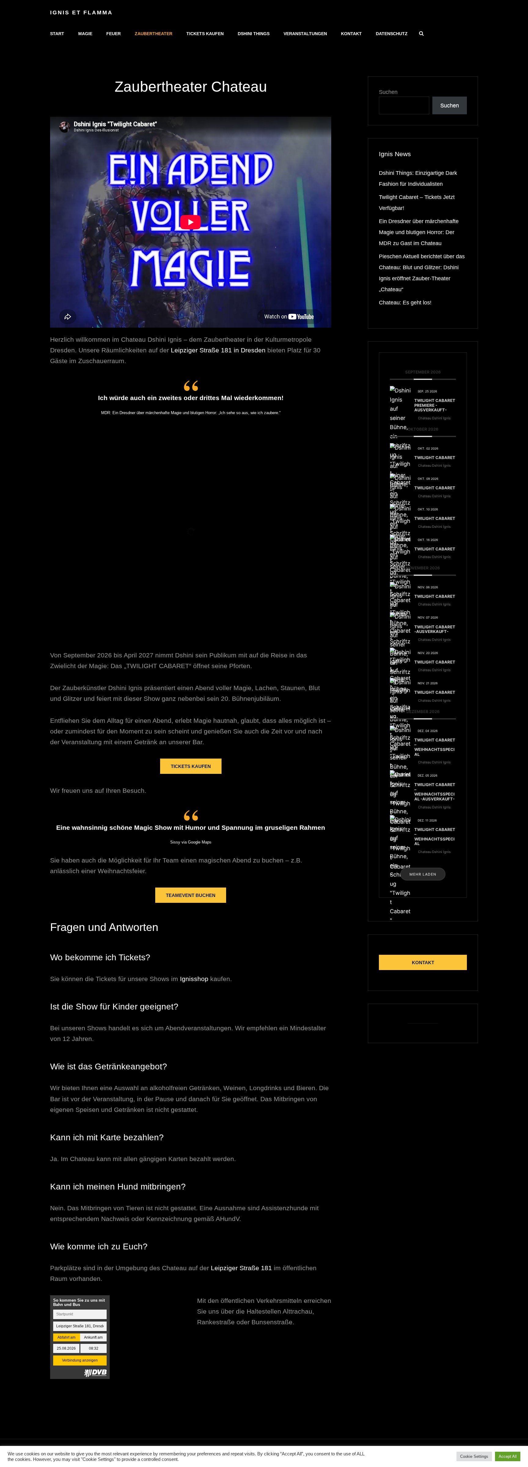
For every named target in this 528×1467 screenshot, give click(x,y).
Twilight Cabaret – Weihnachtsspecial (434, 747)
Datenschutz (392, 33)
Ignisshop (194, 978)
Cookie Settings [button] (474, 1456)
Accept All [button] (508, 1456)
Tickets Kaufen (191, 766)
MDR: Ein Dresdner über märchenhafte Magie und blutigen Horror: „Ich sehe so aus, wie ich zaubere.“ (190, 412)
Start (57, 33)
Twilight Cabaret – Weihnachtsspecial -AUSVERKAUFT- (434, 791)
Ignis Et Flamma (81, 12)
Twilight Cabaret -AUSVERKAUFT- (434, 629)
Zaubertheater (153, 33)
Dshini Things (254, 33)
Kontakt (351, 33)
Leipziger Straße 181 (241, 1267)
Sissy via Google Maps (190, 842)
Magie (85, 33)
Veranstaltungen (305, 33)
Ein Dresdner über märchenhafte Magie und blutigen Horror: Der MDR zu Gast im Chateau (419, 232)
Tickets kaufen (205, 33)
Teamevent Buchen (190, 895)
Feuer (113, 33)
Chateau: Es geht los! (405, 303)
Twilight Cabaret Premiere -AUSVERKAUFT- (434, 405)
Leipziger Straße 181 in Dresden (219, 350)
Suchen (388, 92)
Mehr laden (422, 874)
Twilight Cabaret (434, 457)
